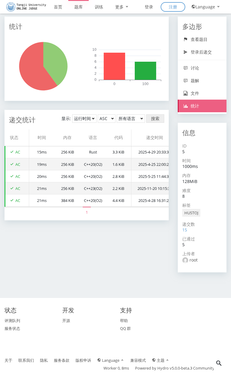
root (193, 260)
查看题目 (198, 39)
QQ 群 (125, 328)
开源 (66, 320)
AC (17, 152)
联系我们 (26, 360)
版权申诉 (83, 360)
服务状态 (12, 328)
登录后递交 (200, 52)
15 (184, 230)
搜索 (155, 118)
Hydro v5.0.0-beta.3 (174, 368)
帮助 (124, 320)
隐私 (44, 360)
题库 (78, 7)
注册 (173, 7)
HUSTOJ (191, 212)
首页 (58, 7)
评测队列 (12, 320)
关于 (8, 360)
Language (206, 7)
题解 (194, 80)
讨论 (194, 68)
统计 (194, 106)
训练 (99, 7)
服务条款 (61, 360)
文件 (194, 93)
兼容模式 (138, 360)
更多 (120, 7)
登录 (149, 7)
